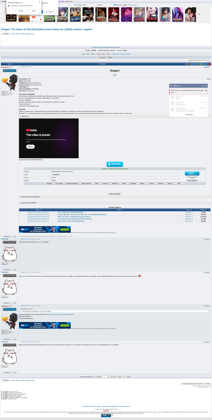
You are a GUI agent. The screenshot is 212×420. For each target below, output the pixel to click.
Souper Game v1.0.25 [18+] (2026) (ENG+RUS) (71, 221)
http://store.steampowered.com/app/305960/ (61, 314)
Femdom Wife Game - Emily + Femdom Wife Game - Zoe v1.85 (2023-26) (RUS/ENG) (82, 214)
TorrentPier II (102, 409)
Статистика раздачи (99, 47)
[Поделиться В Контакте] (206, 64)
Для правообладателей (110, 406)
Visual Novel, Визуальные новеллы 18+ (38, 212)
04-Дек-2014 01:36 (26, 341)
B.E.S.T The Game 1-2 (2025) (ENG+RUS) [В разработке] (74, 216)
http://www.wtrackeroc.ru (98, 232)
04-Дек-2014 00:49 (26, 239)
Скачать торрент (15, 33)
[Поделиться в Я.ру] (209, 64)
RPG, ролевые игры (28, 33)
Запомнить (119, 5)
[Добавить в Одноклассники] (201, 64)
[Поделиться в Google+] (189, 64)
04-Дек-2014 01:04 (26, 272)
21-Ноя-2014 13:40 (26, 66)
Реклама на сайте (124, 406)
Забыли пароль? (133, 5)
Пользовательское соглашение (92, 406)
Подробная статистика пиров (121, 54)
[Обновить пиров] (113, 47)
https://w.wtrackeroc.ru (110, 232)
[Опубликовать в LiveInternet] (192, 64)
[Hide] (206, 86)
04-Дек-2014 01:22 (26, 305)
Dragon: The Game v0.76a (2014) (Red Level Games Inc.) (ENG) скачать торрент (47, 29)
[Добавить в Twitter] (203, 64)
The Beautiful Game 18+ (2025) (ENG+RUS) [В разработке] (75, 219)
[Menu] (171, 86)
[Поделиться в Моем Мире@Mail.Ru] (198, 64)
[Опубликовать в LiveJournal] (195, 64)
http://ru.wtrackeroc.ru (86, 232)
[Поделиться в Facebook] (186, 64)
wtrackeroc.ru (189, 212)
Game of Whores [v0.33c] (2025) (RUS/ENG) (70, 212)
